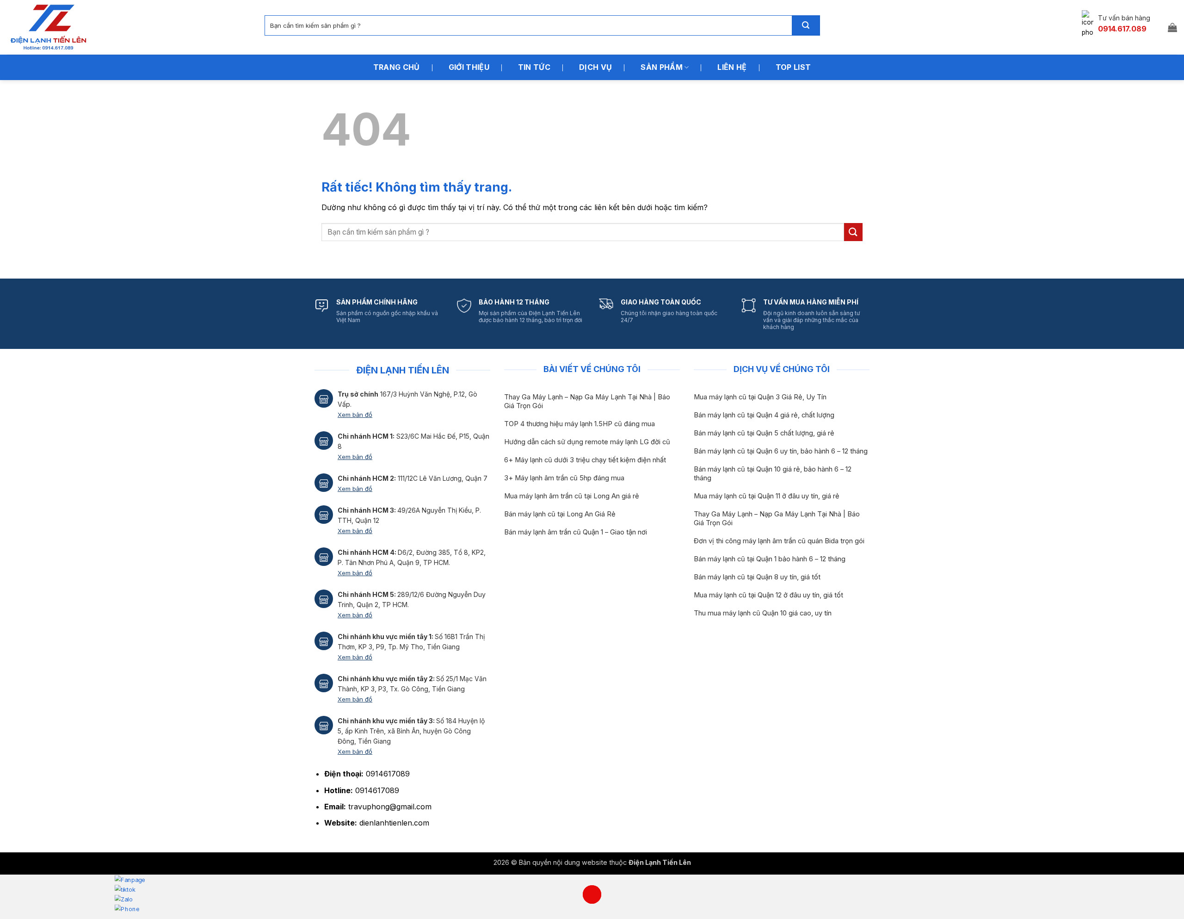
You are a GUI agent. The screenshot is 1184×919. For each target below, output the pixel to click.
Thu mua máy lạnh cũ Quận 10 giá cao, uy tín (763, 613)
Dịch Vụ (595, 67)
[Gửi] (806, 25)
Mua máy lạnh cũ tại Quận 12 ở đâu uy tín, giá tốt (768, 595)
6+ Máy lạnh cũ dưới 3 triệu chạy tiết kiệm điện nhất (585, 460)
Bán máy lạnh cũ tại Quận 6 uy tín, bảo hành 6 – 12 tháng (781, 451)
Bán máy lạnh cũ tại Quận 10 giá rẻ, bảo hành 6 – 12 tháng (772, 473)
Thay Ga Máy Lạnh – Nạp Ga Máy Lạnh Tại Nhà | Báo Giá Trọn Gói (587, 401)
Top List (793, 67)
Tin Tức (534, 67)
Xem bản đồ (355, 414)
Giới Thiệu (469, 67)
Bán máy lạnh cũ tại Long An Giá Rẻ (560, 514)
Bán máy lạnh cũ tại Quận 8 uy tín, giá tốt (757, 577)
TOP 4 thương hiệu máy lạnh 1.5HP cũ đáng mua (579, 424)
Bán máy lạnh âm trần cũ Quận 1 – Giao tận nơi (575, 532)
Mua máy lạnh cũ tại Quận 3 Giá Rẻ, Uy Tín (760, 397)
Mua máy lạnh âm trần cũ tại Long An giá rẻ (571, 496)
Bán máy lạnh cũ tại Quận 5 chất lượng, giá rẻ (764, 433)
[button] (1172, 27)
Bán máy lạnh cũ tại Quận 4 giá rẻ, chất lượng (764, 415)
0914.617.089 (1122, 28)
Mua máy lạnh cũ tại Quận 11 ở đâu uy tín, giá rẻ (766, 496)
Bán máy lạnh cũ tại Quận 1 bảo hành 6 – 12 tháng (769, 559)
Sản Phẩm (662, 67)
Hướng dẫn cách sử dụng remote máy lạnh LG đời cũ (587, 442)
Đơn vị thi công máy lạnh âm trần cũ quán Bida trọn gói (779, 541)
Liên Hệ (731, 67)
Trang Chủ (396, 67)
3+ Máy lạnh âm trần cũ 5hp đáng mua (564, 478)
